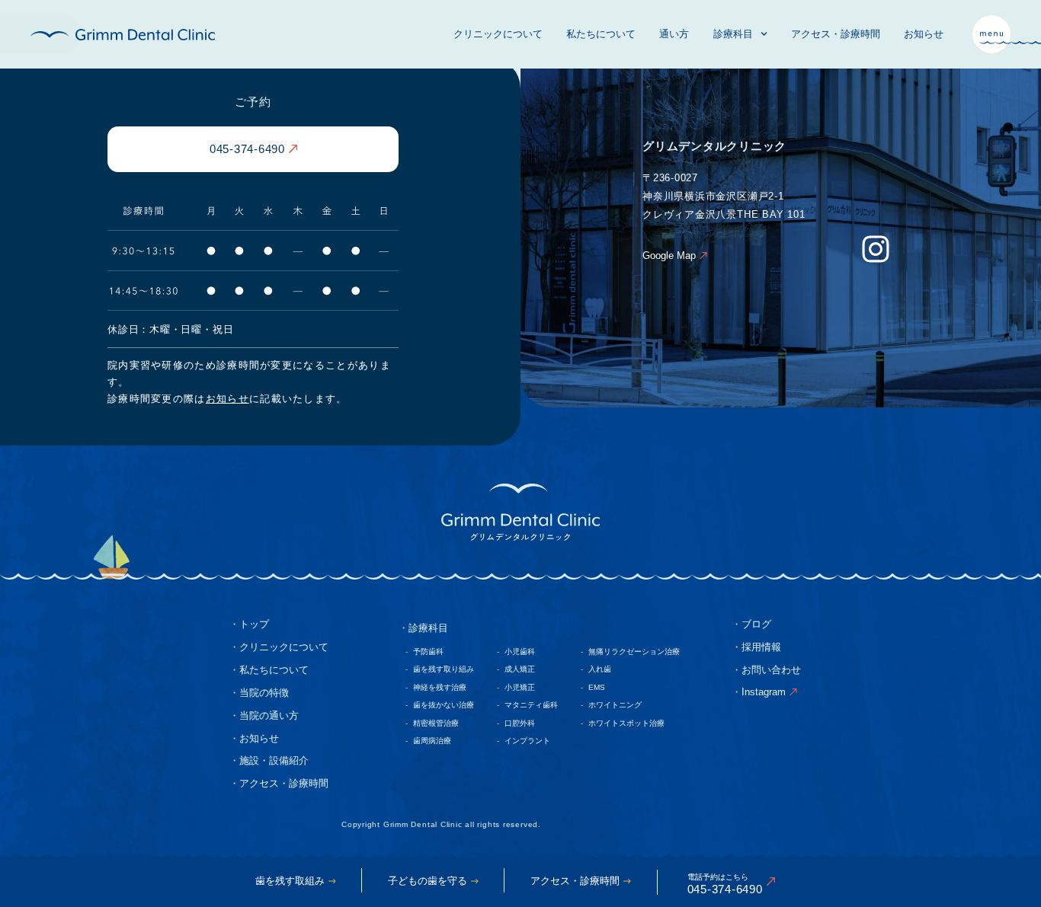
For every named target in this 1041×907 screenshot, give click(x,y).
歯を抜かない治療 (443, 705)
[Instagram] (875, 249)
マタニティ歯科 (531, 705)
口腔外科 (519, 723)
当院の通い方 (269, 715)
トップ (254, 624)
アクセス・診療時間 (835, 34)
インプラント (527, 740)
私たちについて (601, 34)
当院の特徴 (264, 692)
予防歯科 (428, 651)
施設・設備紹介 (274, 760)
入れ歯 (599, 669)
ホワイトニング (615, 705)
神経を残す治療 (439, 687)
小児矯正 (519, 687)
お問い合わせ (771, 669)
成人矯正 (519, 669)
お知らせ (923, 34)
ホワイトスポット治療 (626, 723)
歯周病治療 (432, 740)
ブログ (756, 624)
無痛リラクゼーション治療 (634, 651)
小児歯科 (519, 651)
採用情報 (761, 647)
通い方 (674, 34)
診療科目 (733, 34)
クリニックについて (498, 34)
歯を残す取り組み (443, 669)
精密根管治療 (436, 723)
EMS (596, 687)
